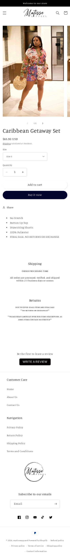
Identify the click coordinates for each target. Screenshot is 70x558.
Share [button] (10, 207)
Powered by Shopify (38, 540)
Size (5, 149)
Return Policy (15, 435)
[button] (4, 13)
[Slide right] (42, 123)
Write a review (35, 361)
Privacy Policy (15, 427)
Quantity (7, 165)
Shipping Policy (16, 443)
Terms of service (36, 546)
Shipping (7, 143)
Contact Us (13, 405)
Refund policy (57, 540)
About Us (12, 397)
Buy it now (35, 194)
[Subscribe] (55, 504)
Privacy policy (18, 546)
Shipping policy (54, 546)
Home (10, 389)
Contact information (37, 551)
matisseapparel (20, 540)
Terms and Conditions (20, 451)
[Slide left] (27, 123)
